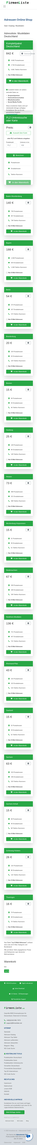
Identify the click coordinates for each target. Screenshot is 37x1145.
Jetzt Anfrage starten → (14, 1112)
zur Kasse (7, 971)
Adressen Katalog (10, 1034)
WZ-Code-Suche (9, 1074)
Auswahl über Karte (20, 133)
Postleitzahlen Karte (10, 1060)
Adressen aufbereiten (11, 1040)
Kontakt (6, 1094)
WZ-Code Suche (9, 1048)
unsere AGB (8, 1088)
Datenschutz (8, 1086)
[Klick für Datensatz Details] (29, 127)
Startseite (7, 1032)
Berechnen (19, 155)
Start (6, 26)
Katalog (11, 26)
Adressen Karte (9, 1121)
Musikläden (20, 26)
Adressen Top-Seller (10, 1037)
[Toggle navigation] (4, 6)
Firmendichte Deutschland (12, 1068)
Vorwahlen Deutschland (11, 1066)
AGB (23, 1142)
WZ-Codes (20, 1121)
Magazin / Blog (9, 1045)
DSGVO (6, 1091)
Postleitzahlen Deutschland (13, 1057)
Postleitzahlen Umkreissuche (13, 1063)
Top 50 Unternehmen (11, 1071)
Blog (27, 1121)
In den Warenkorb (19, 81)
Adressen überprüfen (11, 1043)
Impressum (7, 1083)
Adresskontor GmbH (22, 1134)
